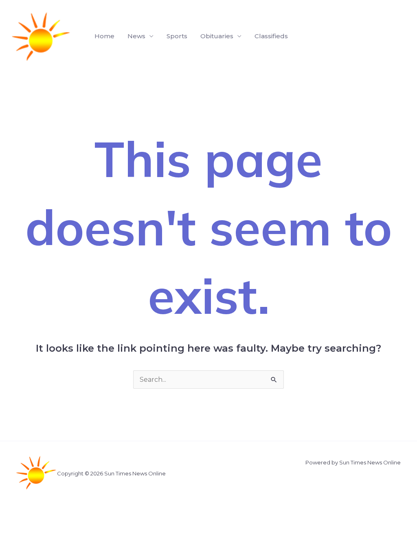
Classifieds (271, 36)
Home (104, 36)
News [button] (136, 36)
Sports (177, 36)
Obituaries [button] (216, 36)
